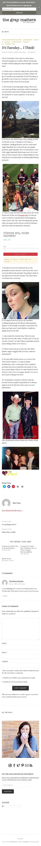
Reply (5, 596)
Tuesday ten (10, 44)
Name (4, 643)
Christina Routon (16, 581)
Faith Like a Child (8, 532)
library (7, 42)
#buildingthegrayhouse (11, 40)
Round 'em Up (6, 558)
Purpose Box (16, 42)
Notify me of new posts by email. (15, 682)
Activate (5, 802)
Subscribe (8, 791)
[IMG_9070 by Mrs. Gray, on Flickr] (20, 248)
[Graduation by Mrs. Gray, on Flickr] (20, 458)
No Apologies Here (9, 524)
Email (4, 652)
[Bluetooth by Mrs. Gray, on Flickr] (20, 300)
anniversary (27, 40)
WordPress (13, 842)
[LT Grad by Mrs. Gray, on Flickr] (20, 415)
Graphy (25, 842)
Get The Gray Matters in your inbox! (17, 774)
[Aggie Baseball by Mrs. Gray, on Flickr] (20, 187)
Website (5, 661)
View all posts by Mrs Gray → (12, 510)
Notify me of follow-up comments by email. (19, 678)
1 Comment (31, 52)
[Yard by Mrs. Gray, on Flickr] (20, 119)
